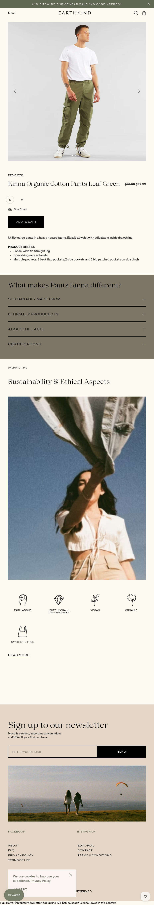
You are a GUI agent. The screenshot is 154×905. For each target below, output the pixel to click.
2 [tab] (75, 155)
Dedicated (15, 175)
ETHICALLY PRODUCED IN (33, 314)
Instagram (86, 831)
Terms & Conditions (94, 855)
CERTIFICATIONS (24, 344)
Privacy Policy (20, 855)
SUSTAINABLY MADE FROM (34, 299)
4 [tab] (81, 155)
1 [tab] (72, 155)
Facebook (16, 831)
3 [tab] (78, 155)
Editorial (86, 845)
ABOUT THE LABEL (26, 329)
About (13, 845)
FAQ (11, 850)
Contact (85, 850)
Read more (18, 655)
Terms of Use (19, 860)
